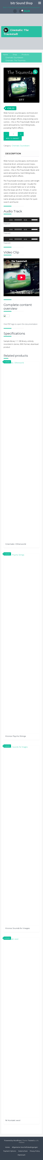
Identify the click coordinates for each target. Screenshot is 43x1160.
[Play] (6, 220)
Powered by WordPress (12, 1140)
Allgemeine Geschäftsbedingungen (25, 1147)
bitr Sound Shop (22, 3)
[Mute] (29, 220)
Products (25, 54)
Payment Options (9, 1151)
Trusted (30, 1140)
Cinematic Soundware (14, 57)
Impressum (21, 1155)
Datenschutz (23, 1151)
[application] (21, 219)
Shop (15, 54)
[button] (35, 71)
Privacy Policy (35, 1151)
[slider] (35, 219)
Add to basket (12, 138)
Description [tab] (13, 153)
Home (5, 54)
